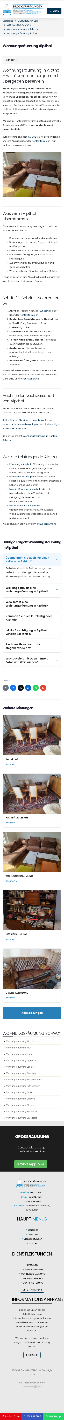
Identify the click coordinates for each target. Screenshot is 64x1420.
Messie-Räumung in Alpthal (24, 489)
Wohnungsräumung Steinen (20, 1105)
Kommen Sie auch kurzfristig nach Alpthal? (29, 618)
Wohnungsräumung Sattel (19, 1092)
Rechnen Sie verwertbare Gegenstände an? (23, 646)
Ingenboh (37, 424)
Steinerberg (24, 424)
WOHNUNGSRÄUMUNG (19, 876)
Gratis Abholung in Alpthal (23, 505)
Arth (13, 424)
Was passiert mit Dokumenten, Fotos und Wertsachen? (27, 660)
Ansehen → (11, 764)
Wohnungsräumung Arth (18, 1047)
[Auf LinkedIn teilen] (28, 688)
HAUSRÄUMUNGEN (16, 817)
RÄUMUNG (11, 759)
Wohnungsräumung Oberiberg (21, 1073)
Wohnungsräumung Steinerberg (22, 1111)
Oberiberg (24, 420)
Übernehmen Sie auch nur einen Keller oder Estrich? (27, 559)
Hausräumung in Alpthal (22, 476)
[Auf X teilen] (21, 688)
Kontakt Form (12, 1416)
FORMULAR (32, 1355)
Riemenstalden (18, 428)
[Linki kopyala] (6, 688)
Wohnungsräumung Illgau (19, 1054)
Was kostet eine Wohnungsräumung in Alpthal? (27, 603)
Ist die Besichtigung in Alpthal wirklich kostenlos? (26, 632)
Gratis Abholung (30, 378)
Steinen (49, 424)
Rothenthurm (10, 420)
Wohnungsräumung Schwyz (20, 1098)
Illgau (57, 424)
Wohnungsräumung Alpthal (20, 1041)
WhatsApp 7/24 (31, 1164)
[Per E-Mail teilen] (43, 688)
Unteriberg (38, 420)
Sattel (6, 428)
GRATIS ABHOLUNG (17, 992)
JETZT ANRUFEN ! (32, 1289)
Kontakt (33, 1243)
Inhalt (12, 60)
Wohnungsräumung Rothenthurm (23, 1086)
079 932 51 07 (34, 136)
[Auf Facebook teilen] (13, 688)
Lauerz (6, 424)
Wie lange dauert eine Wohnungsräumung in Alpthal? (27, 589)
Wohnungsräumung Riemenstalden (24, 1079)
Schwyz (49, 420)
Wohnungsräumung (45, 524)
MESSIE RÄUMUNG (16, 934)
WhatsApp (46, 310)
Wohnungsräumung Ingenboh (21, 1060)
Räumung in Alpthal (20, 464)
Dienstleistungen (33, 1239)
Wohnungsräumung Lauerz (19, 1067)
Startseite (33, 1230)
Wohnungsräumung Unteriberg (21, 1118)
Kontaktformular (41, 141)
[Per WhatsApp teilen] (36, 688)
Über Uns (33, 1234)
